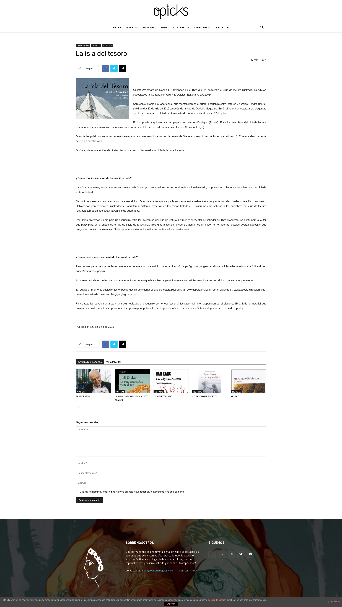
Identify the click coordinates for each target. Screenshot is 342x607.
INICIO (117, 27)
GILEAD (235, 396)
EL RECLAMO (83, 396)
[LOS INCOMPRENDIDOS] (209, 381)
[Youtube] (250, 554)
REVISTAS (148, 27)
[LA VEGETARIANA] (171, 381)
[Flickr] (221, 554)
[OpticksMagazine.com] (171, 12)
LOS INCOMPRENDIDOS (204, 396)
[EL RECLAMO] (93, 381)
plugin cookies (334, 602)
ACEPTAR (171, 604)
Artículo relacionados (90, 362)
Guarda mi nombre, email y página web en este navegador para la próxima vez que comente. (132, 491)
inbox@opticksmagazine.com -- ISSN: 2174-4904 (170, 570)
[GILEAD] (248, 381)
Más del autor (113, 362)
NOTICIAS (132, 27)
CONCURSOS (202, 27)
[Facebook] (212, 554)
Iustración (96, 45)
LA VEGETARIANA (163, 396)
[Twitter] (240, 554)
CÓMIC (163, 27)
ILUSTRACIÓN (181, 27)
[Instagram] (231, 554)
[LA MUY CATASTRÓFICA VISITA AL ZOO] (132, 381)
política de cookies (217, 600)
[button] (262, 27)
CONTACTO (222, 27)
